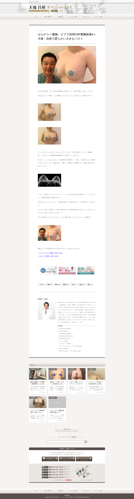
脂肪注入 (33, 369)
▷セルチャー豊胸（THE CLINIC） (49, 256)
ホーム (35, 16)
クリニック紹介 (98, 16)
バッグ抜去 (52, 369)
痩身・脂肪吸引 (48, 16)
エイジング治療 (73, 16)
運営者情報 (67, 495)
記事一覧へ (67, 429)
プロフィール (86, 16)
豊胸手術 (61, 16)
